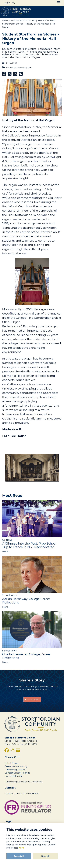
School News (9, 595)
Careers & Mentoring (15, 766)
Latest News (11, 763)
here (21, 847)
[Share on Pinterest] (21, 74)
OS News (7, 540)
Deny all (45, 856)
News (5, 20)
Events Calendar (13, 776)
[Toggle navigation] (58, 2)
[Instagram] (12, 751)
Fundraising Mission (14, 769)
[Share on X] (9, 74)
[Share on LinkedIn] (15, 74)
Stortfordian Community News (27, 20)
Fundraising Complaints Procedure (23, 781)
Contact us (10, 793)
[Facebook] (6, 751)
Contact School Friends (17, 772)
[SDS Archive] (18, 751)
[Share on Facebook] (4, 74)
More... (5, 551)
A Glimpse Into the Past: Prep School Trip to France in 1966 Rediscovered (29, 545)
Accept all (19, 856)
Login (7, 2)
